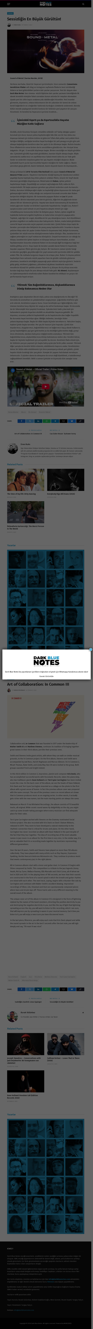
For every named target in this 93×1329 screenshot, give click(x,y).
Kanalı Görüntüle (46, 676)
